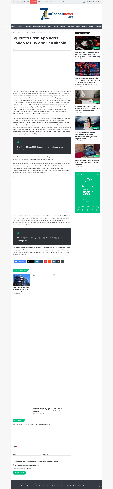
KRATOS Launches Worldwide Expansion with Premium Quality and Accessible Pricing (87, 54)
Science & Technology (102, 26)
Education (28, 26)
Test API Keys (57, 408)
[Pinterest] (45, 261)
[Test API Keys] (62, 340)
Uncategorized (22, 32)
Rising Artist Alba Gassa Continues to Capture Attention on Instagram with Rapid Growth (87, 135)
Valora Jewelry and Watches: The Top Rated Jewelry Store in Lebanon (87, 162)
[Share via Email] (58, 261)
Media (78, 26)
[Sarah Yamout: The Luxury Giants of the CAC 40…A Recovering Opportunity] (21, 280)
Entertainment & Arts (39, 26)
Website (45, 454)
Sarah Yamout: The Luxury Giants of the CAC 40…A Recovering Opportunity (21, 289)
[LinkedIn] (37, 261)
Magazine (71, 26)
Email (15, 454)
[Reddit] (49, 261)
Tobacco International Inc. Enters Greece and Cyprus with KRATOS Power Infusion (60, 1)
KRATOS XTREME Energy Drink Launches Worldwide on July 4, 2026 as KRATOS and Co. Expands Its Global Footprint (87, 81)
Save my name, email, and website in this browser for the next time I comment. (36, 461)
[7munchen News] (56, 13)
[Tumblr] (41, 261)
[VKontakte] (54, 261)
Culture (20, 26)
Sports (91, 26)
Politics (84, 26)
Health (56, 26)
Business (12, 26)
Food (49, 26)
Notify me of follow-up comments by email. (26, 465)
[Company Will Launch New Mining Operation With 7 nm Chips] (42, 340)
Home (15, 32)
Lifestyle (62, 26)
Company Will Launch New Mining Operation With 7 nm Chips (41, 409)
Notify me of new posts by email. (23, 468)
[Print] (62, 261)
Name (15, 446)
